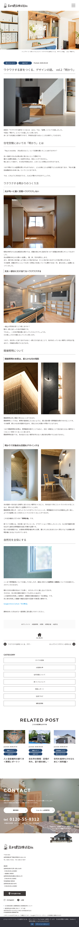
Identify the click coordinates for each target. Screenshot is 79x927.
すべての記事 (39, 660)
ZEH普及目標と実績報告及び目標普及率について (18, 906)
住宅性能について (39, 675)
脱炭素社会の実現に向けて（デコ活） (15, 908)
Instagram (10, 900)
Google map (16, 893)
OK (32, 924)
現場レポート (39, 689)
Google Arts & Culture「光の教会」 (16, 604)
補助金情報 (39, 703)
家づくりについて (39, 682)
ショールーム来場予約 (43, 810)
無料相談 (15, 810)
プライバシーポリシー (41, 915)
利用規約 (50, 915)
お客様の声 (39, 667)
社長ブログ (39, 696)
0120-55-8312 (24, 819)
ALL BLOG (39, 638)
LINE (22, 900)
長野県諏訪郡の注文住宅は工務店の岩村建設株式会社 (17, 910)
